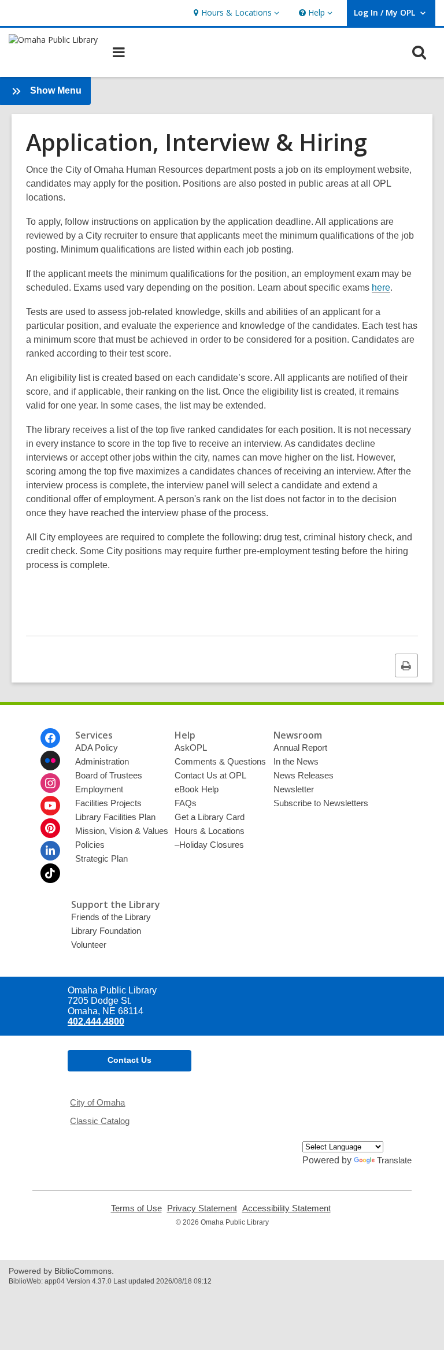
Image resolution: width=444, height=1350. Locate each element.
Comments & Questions (220, 761)
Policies (90, 845)
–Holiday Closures (209, 845)
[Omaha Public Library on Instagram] (50, 783)
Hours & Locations (210, 831)
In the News (296, 761)
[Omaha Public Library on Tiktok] (50, 873)
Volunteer (88, 945)
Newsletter (293, 789)
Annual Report (300, 747)
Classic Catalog (100, 1121)
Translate (394, 1160)
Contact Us (129, 1060)
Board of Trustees (108, 775)
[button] (235, 13)
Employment (99, 789)
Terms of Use (136, 1208)
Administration (102, 761)
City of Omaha (97, 1102)
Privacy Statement (202, 1208)
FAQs (186, 803)
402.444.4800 (96, 1021)
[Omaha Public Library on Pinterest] (50, 828)
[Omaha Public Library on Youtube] (50, 805)
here (381, 287)
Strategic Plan (101, 858)
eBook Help (197, 789)
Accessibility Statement (286, 1208)
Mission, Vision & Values (121, 831)
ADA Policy (96, 747)
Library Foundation (106, 931)
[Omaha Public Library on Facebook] (50, 738)
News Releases (303, 775)
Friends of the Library (111, 917)
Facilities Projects (108, 803)
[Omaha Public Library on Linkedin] (50, 851)
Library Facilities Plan (115, 817)
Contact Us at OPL (210, 775)
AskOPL (191, 747)
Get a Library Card (210, 817)
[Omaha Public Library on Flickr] (50, 760)
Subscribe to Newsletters (320, 803)
